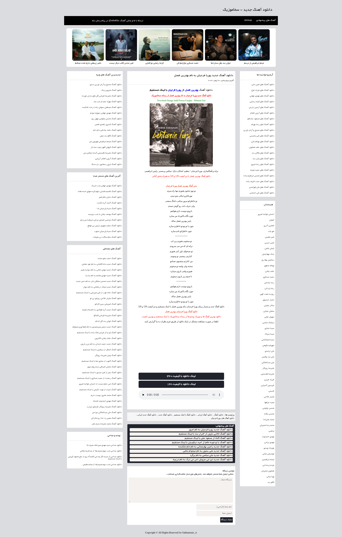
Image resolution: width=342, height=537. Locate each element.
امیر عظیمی (269, 237)
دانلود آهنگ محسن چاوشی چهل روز (106, 119)
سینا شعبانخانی (267, 340)
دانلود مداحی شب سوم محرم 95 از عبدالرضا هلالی (101, 451)
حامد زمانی (269, 271)
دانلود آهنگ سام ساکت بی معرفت (107, 237)
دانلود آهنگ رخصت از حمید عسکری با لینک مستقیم (99, 378)
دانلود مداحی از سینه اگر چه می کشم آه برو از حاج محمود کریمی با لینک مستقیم (95, 458)
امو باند (271, 231)
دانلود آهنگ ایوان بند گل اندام (108, 321)
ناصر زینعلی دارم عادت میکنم (88, 63)
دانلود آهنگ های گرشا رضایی (262, 102)
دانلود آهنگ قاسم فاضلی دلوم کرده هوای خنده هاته (100, 192)
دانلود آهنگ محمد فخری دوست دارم (106, 395)
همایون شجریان (267, 471)
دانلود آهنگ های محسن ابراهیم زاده (258, 176)
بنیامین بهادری (267, 260)
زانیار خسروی (268, 300)
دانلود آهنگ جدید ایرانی (146, 415)
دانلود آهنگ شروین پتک (111, 90)
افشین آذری (269, 226)
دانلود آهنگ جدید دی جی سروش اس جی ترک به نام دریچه (202, 459)
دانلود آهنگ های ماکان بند (263, 153)
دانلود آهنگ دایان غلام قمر (110, 197)
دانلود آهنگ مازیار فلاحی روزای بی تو (106, 298)
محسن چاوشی (268, 408)
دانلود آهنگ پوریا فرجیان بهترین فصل (181, 311)
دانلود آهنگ (206, 90)
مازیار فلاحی (269, 397)
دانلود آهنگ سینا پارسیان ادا (109, 209)
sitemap (248, 20)
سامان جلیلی (268, 311)
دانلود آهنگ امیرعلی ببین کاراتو (108, 304)
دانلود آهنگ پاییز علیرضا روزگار (108, 355)
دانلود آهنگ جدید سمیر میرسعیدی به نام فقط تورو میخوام (97, 327)
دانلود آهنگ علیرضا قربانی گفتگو (108, 316)
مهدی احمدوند (268, 437)
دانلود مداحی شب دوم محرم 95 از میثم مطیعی (102, 465)
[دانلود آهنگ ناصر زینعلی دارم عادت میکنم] (88, 45)
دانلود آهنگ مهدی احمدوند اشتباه (107, 401)
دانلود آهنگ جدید (165, 415)
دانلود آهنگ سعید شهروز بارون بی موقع (104, 226)
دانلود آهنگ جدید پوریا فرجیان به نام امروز (210, 429)
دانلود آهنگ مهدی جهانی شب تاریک (106, 186)
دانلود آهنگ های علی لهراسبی (261, 187)
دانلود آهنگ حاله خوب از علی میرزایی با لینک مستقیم (99, 293)
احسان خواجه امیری (266, 214)
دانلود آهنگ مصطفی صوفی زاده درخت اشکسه (102, 107)
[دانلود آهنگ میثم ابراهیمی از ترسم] (254, 45)
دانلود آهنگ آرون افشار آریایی (108, 159)
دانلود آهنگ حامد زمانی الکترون (108, 338)
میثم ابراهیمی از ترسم (254, 63)
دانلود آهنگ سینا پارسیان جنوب (108, 231)
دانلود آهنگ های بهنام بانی (262, 142)
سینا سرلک (269, 334)
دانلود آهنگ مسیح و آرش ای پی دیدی (106, 85)
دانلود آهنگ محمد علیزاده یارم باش (107, 424)
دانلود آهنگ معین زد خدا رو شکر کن (106, 418)
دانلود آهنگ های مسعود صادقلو (260, 119)
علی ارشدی (269, 351)
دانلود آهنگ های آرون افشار (262, 113)
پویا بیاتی (270, 477)
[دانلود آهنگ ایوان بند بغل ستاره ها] (220, 45)
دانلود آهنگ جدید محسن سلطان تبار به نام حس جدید (99, 281)
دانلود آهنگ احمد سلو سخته (110, 259)
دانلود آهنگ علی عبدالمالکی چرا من (107, 413)
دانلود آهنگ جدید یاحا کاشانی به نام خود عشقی (102, 264)
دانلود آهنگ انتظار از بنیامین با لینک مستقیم (102, 350)
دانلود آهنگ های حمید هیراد (262, 170)
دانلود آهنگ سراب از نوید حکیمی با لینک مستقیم (100, 390)
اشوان (271, 220)
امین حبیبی (269, 243)
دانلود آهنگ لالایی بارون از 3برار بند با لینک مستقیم (205, 434)
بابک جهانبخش (268, 254)
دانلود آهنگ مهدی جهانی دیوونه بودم (106, 113)
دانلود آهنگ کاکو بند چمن (111, 136)
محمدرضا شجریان (267, 425)
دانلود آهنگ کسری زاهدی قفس (108, 125)
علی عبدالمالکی (268, 363)
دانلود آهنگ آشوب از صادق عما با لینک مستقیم (102, 361)
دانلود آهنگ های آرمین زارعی (261, 107)
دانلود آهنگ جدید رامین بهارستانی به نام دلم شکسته (205, 447)
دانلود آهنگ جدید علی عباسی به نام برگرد (211, 455)
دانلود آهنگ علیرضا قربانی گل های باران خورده (102, 96)
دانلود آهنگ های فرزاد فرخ (262, 90)
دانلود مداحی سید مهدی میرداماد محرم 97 (104, 445)
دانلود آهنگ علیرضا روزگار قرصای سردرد (104, 407)
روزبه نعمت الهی (267, 294)
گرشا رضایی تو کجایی (154, 63)
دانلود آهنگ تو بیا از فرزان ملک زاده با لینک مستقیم (99, 333)
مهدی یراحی (269, 442)
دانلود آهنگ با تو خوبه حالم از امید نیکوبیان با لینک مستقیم (202, 442)
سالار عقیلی (269, 306)
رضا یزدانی (269, 288)
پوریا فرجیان (174, 90)
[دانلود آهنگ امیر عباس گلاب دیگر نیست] (121, 45)
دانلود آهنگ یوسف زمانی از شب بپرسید (105, 214)
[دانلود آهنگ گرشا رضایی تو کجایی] (154, 45)
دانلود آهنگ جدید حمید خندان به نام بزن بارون (101, 344)
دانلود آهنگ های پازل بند (263, 159)
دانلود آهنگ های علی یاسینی (262, 136)
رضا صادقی (269, 283)
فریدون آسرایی (267, 385)
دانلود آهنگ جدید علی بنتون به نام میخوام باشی (207, 451)
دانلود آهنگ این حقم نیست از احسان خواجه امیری (100, 384)
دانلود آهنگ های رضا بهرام (262, 125)
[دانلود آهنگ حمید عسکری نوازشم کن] (187, 45)
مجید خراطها (269, 403)
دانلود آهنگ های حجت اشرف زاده (260, 182)
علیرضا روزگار (268, 368)
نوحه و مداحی (268, 465)
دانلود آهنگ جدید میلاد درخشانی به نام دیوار (102, 287)
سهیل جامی (269, 317)
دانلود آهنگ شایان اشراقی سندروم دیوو (104, 367)
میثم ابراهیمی (268, 460)
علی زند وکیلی (268, 357)
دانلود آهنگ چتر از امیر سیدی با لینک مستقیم (102, 373)
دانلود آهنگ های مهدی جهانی (262, 96)
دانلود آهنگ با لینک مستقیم (184, 415)
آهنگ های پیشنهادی (266, 20)
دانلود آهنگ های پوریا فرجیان (222, 418)
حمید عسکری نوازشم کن (187, 63)
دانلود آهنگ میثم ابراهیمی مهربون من (105, 142)
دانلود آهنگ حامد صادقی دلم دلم (107, 130)
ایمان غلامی (269, 249)
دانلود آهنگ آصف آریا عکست (109, 203)
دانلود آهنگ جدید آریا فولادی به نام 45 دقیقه (102, 310)
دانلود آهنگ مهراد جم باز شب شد (108, 102)
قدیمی (271, 391)
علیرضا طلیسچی (267, 374)
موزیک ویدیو (269, 448)
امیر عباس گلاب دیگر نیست (121, 63)
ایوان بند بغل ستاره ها (220, 63)
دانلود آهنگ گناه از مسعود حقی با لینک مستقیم (208, 438)
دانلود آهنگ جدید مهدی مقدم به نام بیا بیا (104, 276)
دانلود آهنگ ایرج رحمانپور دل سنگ (106, 164)
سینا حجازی (269, 328)
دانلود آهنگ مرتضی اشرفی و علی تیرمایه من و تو (101, 220)
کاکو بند (271, 482)
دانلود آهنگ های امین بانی (263, 85)
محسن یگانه (269, 414)
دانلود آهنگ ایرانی (205, 415)
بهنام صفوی (269, 266)
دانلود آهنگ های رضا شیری (262, 164)
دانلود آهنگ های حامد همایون (261, 147)
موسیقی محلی (268, 454)
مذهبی (271, 431)
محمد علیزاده (268, 420)
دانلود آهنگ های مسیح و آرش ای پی (258, 130)
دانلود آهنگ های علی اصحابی (262, 193)
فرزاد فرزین (269, 380)
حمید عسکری (268, 277)
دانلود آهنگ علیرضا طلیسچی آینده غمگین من (102, 153)
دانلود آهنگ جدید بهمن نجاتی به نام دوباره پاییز (101, 270)
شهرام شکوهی (268, 346)
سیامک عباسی (268, 323)
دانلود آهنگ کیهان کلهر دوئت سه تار (106, 147)
